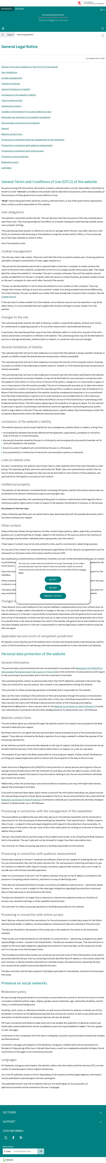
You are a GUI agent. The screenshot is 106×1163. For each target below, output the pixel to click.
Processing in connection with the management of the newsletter (32, 139)
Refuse (53, 587)
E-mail (7, 1151)
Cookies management (11, 78)
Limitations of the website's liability (18, 94)
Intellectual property (11, 106)
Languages (6, 167)
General (5, 128)
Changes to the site (10, 83)
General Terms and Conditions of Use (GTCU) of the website (29, 66)
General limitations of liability (15, 89)
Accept (53, 579)
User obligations (9, 72)
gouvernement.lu (6, 9)
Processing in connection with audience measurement (27, 145)
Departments (19, 9)
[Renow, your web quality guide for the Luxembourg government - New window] (8, 1161)
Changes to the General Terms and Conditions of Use (26, 111)
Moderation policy (9, 162)
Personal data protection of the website (20, 122)
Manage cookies (53, 595)
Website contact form (11, 134)
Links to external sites (11, 100)
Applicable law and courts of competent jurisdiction (25, 117)
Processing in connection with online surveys (22, 150)
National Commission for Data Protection (74, 706)
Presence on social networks (14, 156)
